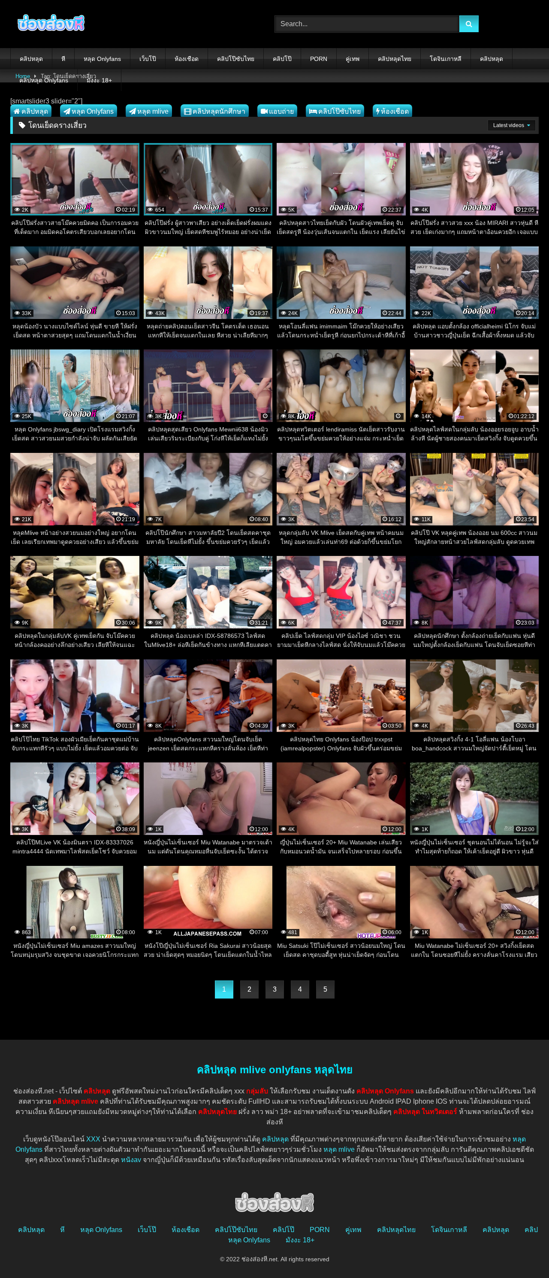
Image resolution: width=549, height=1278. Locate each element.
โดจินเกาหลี (446, 58)
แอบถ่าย (281, 111)
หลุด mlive (153, 111)
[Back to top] (522, 1252)
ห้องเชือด (187, 58)
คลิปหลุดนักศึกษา (219, 111)
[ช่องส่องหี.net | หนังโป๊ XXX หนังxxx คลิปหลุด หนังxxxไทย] (48, 24)
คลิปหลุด (31, 58)
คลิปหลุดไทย (394, 58)
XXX (93, 1139)
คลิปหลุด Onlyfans (43, 80)
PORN (318, 58)
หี (63, 58)
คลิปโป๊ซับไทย (235, 58)
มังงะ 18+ (99, 80)
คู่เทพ (352, 58)
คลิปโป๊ (282, 58)
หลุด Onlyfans (102, 58)
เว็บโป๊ (147, 58)
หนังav (131, 1159)
